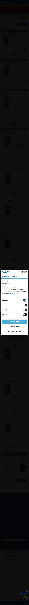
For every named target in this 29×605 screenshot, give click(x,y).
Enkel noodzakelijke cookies (14, 331)
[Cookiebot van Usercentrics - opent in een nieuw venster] (20, 272)
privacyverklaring (15, 293)
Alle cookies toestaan (14, 321)
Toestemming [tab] (5, 276)
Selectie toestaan (14, 326)
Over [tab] (24, 276)
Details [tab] (15, 276)
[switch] (25, 305)
